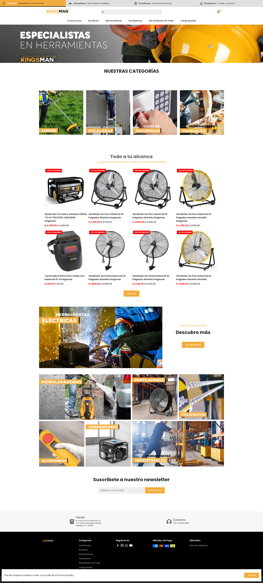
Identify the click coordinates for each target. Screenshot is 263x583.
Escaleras (93, 20)
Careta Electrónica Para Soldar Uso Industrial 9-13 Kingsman (65, 277)
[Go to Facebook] (117, 545)
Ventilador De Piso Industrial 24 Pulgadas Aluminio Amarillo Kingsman (193, 218)
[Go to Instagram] (122, 545)
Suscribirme (155, 490)
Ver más (131, 293)
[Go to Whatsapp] (126, 545)
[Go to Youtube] (131, 545)
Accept (252, 575)
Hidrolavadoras (113, 20)
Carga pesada (188, 20)
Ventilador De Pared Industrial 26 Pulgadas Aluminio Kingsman (106, 277)
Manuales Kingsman (199, 545)
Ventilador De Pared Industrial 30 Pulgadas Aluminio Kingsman (150, 277)
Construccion (74, 20)
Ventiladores (135, 20)
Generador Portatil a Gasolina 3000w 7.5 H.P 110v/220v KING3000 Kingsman (66, 218)
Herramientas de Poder (161, 20)
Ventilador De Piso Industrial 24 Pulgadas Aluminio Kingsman (106, 216)
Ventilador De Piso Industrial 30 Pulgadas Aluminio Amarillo (193, 277)
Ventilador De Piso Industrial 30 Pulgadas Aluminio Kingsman (149, 216)
